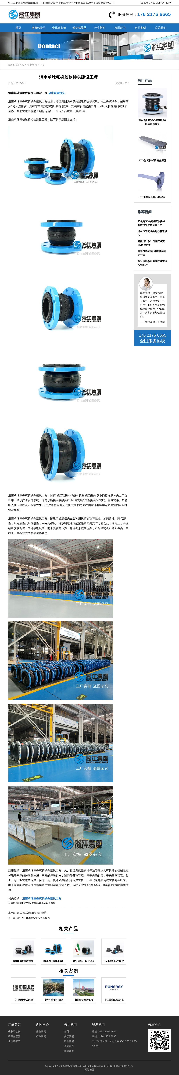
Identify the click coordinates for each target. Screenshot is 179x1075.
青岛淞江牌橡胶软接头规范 (31, 912)
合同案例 (140, 27)
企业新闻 (32, 64)
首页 (18, 27)
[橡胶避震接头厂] (24, 14)
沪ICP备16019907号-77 (120, 1066)
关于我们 (69, 1036)
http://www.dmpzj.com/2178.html (37, 902)
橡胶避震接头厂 (74, 1066)
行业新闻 (99, 27)
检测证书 (120, 27)
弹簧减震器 (79, 27)
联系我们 (160, 27)
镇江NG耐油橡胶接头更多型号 (33, 918)
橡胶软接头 (39, 27)
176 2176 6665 (154, 14)
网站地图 (89, 1069)
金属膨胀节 (59, 27)
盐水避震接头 (56, 92)
